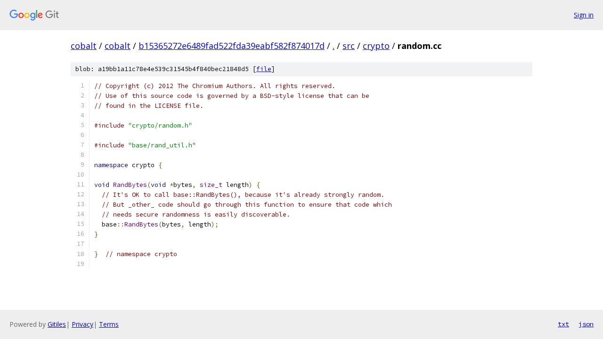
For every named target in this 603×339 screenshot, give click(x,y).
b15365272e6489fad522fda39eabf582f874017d (232, 45)
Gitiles (57, 324)
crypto (376, 45)
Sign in (584, 14)
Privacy (82, 324)
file (263, 69)
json (586, 324)
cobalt (84, 45)
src (348, 45)
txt (563, 324)
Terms (109, 324)
